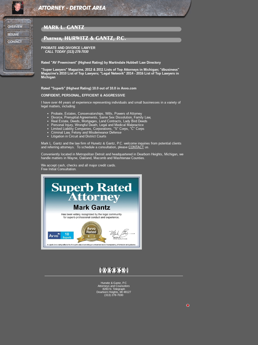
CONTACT (136, 147)
